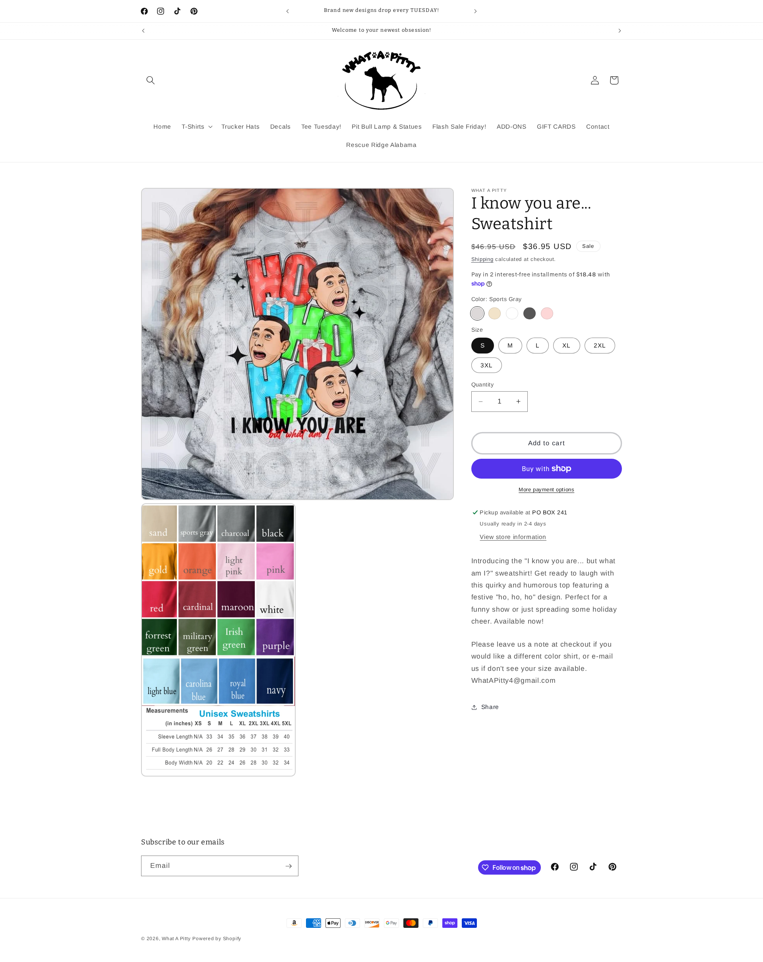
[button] (150, 80)
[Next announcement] (475, 11)
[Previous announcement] (287, 11)
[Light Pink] (547, 313)
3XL (486, 365)
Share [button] (490, 706)
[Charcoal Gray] (529, 313)
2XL (600, 345)
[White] (512, 313)
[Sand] (494, 313)
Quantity (482, 384)
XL (566, 345)
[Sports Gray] (477, 313)
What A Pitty (176, 938)
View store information (513, 536)
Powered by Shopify (216, 938)
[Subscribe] (288, 866)
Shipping (482, 259)
